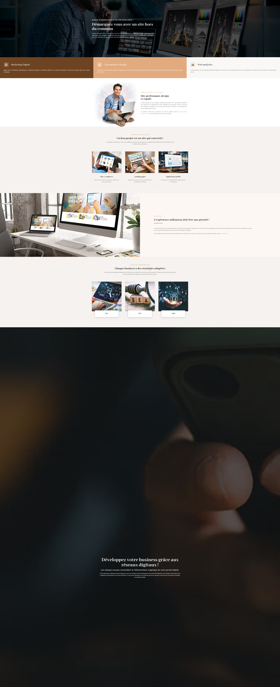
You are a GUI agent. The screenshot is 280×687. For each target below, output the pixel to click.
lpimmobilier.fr (224, 233)
